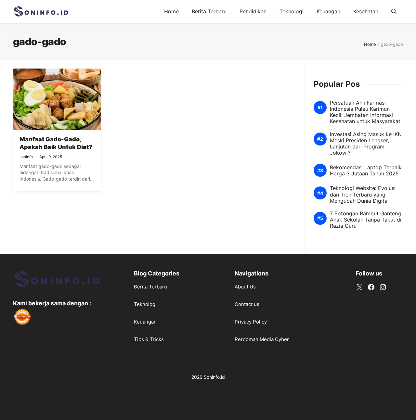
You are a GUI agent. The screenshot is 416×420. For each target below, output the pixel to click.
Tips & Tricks (149, 339)
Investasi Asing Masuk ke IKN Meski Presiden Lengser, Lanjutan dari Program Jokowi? (366, 143)
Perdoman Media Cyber (262, 339)
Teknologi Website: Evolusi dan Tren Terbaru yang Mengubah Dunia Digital (363, 194)
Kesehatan (365, 11)
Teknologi (292, 11)
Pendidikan (253, 11)
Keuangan (328, 11)
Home (171, 11)
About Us (245, 287)
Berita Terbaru (209, 11)
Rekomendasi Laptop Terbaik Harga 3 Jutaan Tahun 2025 (366, 170)
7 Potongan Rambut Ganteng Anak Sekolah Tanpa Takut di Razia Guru (365, 219)
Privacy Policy (251, 322)
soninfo (26, 156)
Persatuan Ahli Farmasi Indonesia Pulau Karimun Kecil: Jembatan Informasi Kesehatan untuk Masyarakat (365, 112)
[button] (394, 11)
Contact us (247, 304)
